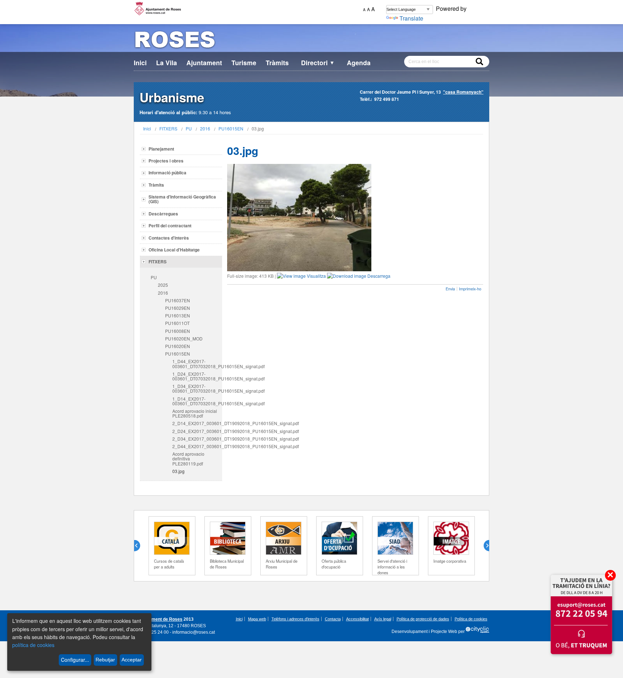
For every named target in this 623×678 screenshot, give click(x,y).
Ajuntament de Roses (160, 619)
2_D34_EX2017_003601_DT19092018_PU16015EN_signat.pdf (197, 439)
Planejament (161, 149)
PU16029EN (177, 308)
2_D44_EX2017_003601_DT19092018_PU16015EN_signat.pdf (197, 446)
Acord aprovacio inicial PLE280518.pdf (194, 413)
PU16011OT (177, 323)
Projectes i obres (166, 160)
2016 (205, 128)
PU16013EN (177, 315)
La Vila (166, 62)
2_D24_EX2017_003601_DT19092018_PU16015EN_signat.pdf (197, 431)
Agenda (359, 62)
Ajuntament (204, 62)
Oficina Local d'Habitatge (174, 249)
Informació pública (167, 172)
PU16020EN (177, 346)
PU (189, 128)
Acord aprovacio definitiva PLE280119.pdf (188, 458)
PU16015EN (230, 128)
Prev (140, 546)
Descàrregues (163, 213)
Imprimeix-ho (470, 288)
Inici (140, 62)
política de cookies (33, 644)
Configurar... (75, 659)
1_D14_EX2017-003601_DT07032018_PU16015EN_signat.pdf (197, 401)
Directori (318, 62)
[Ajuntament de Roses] (311, 41)
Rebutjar (105, 660)
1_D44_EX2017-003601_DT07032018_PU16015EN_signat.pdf (197, 363)
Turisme (243, 62)
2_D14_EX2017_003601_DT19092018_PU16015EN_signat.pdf (197, 423)
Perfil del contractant (170, 225)
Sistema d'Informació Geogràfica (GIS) (182, 199)
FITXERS (168, 128)
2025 (163, 285)
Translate (411, 18)
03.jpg (178, 471)
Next (483, 546)
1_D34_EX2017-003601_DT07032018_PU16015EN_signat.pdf (197, 388)
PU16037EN (177, 300)
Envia (450, 288)
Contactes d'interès (169, 238)
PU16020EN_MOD (184, 338)
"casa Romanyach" (463, 92)
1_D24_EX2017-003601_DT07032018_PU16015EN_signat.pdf (197, 376)
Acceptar (131, 660)
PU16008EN (177, 331)
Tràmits (277, 62)
